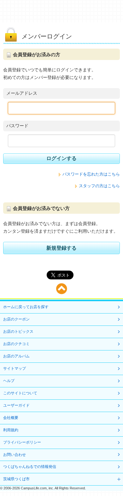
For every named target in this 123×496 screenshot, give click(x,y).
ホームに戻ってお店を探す (26, 307)
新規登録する (61, 248)
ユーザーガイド (16, 405)
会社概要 (10, 417)
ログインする (61, 158)
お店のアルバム (16, 356)
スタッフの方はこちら (99, 185)
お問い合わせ (14, 454)
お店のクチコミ (16, 344)
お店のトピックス (18, 331)
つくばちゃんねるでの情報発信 (29, 466)
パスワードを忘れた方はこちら (91, 174)
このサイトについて (20, 393)
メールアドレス (21, 93)
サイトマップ (14, 368)
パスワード (17, 125)
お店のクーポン (16, 319)
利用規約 (10, 430)
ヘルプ (9, 381)
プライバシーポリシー (22, 442)
